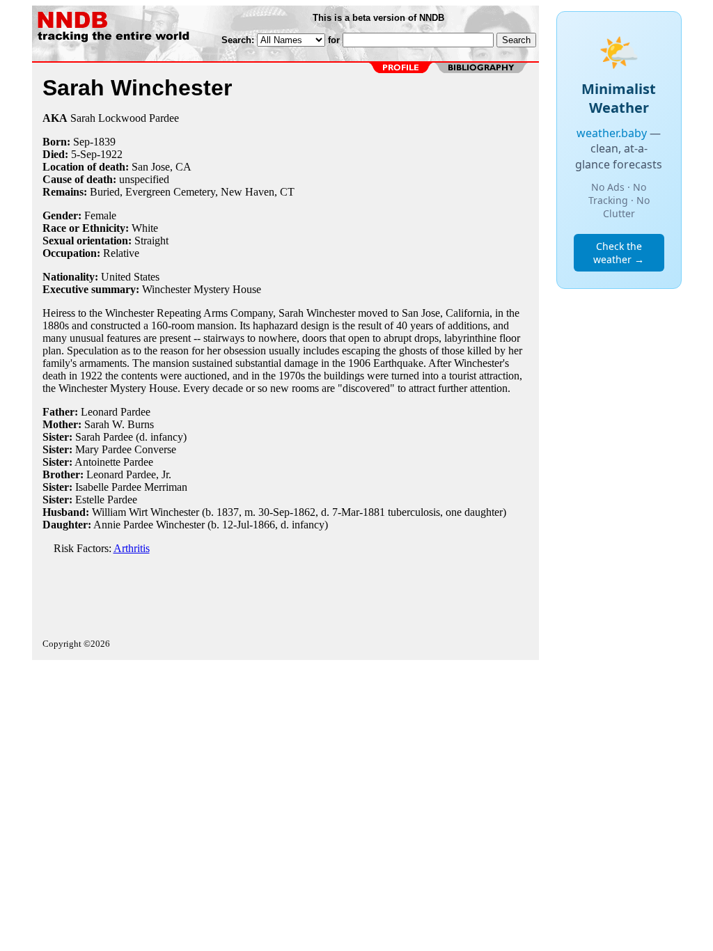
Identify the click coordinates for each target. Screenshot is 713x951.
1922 (111, 154)
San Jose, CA (161, 167)
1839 (104, 142)
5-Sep (84, 154)
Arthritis (131, 548)
